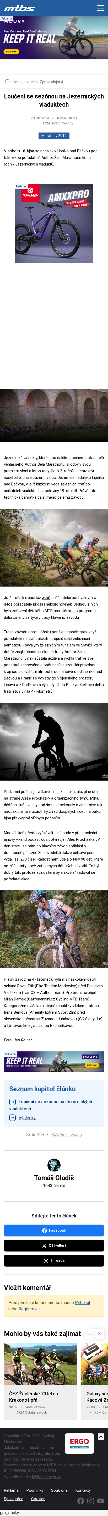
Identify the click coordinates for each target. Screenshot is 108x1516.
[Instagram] (90, 1501)
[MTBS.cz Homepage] (19, 8)
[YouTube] (100, 1501)
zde (45, 597)
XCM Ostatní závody (58, 123)
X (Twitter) (57, 1245)
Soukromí (59, 1490)
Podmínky (34, 1490)
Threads (57, 1260)
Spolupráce (13, 1498)
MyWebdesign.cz (46, 1477)
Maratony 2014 (54, 136)
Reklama (11, 1490)
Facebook (57, 1230)
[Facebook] (80, 1501)
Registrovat (29, 1308)
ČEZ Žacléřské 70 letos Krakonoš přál (33, 1397)
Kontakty (83, 1490)
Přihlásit (82, 1302)
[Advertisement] (54, 330)
